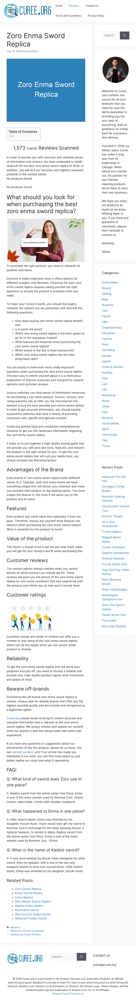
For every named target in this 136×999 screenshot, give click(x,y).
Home (58, 5)
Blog (105, 299)
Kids (105, 378)
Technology (109, 434)
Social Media (110, 423)
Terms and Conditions (68, 15)
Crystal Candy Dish (114, 564)
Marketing (108, 395)
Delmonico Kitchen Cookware (26, 930)
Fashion (107, 338)
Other (105, 406)
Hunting (107, 372)
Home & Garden (112, 367)
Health (106, 361)
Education (108, 333)
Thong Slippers (112, 531)
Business (108, 305)
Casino (106, 316)
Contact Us (92, 5)
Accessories (110, 282)
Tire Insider (109, 620)
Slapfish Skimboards (115, 553)
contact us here (22, 752)
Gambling (108, 350)
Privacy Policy (96, 15)
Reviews (74, 5)
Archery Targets (112, 516)
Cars (105, 310)
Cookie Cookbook (113, 547)
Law (104, 384)
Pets (105, 412)
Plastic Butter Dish (114, 615)
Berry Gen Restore (114, 626)
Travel (106, 446)
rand (32, 148)
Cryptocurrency (112, 327)
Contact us (77, 993)
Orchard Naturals (113, 558)
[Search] (124, 35)
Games (106, 355)
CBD (105, 322)
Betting (106, 293)
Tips (104, 440)
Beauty (106, 288)
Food (105, 344)
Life (104, 389)
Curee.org (13, 718)
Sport (105, 429)
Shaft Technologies (114, 589)
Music (106, 400)
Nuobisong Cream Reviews (25, 934)
